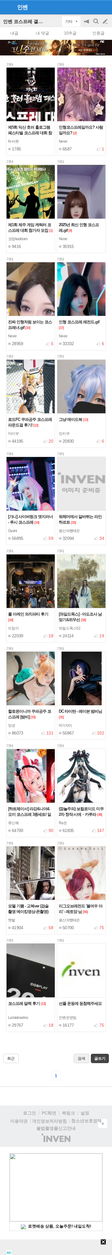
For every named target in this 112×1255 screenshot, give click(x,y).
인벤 (22, 7)
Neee (63, 141)
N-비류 (13, 141)
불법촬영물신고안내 (56, 1128)
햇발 (11, 920)
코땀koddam (17, 239)
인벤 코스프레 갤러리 (25, 21)
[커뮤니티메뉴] (6, 7)
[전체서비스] (105, 6)
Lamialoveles (18, 1017)
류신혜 (13, 823)
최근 (11, 1058)
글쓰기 (106, 21)
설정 (85, 1112)
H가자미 (65, 725)
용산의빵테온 (69, 531)
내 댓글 (42, 33)
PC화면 (49, 1112)
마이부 (13, 433)
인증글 (98, 33)
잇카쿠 (64, 433)
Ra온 (63, 823)
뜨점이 (13, 628)
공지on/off (87, 24)
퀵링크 (68, 1112)
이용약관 (19, 1121)
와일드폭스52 (69, 628)
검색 (96, 24)
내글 (14, 33)
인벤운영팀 (67, 1017)
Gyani (12, 531)
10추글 (70, 33)
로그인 (29, 1112)
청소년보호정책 (86, 1120)
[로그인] (93, 6)
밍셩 (11, 725)
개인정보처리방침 (49, 1121)
